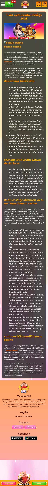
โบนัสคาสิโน (8, 62)
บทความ (18, 416)
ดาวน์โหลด (27, 416)
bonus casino (11, 350)
